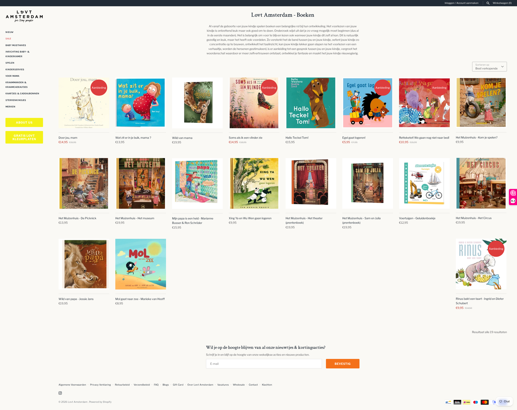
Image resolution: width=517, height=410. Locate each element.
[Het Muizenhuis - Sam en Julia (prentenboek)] (367, 183)
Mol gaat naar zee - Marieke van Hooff (140, 299)
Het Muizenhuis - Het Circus (474, 218)
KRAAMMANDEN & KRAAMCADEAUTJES (16, 84)
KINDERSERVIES (14, 69)
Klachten (267, 384)
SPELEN (9, 62)
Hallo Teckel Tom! (297, 137)
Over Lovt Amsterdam (200, 384)
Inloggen (449, 3)
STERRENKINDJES (15, 100)
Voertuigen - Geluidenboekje (417, 218)
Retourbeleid (122, 384)
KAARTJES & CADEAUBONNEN (22, 93)
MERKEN (10, 106)
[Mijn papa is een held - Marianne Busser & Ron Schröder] (197, 183)
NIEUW (9, 32)
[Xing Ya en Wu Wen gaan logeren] (254, 183)
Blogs (166, 384)
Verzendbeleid (142, 384)
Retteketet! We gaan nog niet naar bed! (424, 137)
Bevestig (343, 363)
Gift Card (178, 384)
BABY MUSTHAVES (15, 45)
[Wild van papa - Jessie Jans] (84, 264)
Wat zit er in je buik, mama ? (133, 137)
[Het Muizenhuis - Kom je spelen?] (481, 103)
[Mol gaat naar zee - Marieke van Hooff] (140, 264)
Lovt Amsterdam (78, 402)
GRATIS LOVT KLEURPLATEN (24, 137)
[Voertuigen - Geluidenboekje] (424, 183)
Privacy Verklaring (100, 384)
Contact (253, 384)
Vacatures (223, 384)
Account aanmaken (467, 3)
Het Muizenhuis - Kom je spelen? (476, 137)
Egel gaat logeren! (353, 137)
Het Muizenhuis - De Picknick (77, 218)
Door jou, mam (68, 137)
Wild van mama (182, 137)
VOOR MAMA (12, 75)
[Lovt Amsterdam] (24, 15)
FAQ (156, 384)
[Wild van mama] (197, 103)
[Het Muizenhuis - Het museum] (140, 183)
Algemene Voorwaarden (73, 384)
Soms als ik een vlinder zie (245, 137)
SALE (8, 38)
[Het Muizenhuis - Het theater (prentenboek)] (311, 183)
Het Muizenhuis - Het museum (134, 218)
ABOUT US (24, 122)
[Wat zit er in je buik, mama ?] (140, 103)
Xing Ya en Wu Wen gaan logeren (250, 218)
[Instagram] (60, 393)
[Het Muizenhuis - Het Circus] (481, 183)
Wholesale (239, 384)
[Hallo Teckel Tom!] (311, 103)
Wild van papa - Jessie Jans (76, 299)
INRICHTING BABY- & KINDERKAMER (17, 54)
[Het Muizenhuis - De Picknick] (84, 183)
